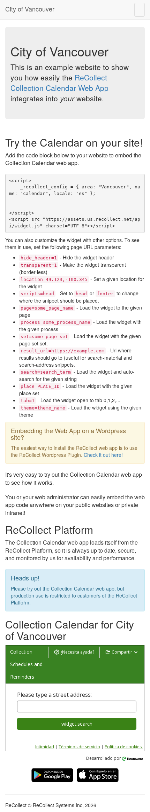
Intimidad (44, 747)
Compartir (122, 652)
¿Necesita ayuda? (76, 652)
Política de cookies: (124, 747)
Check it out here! (103, 454)
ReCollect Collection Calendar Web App (59, 82)
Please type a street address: (54, 694)
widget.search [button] (76, 723)
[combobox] (76, 706)
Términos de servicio (79, 747)
